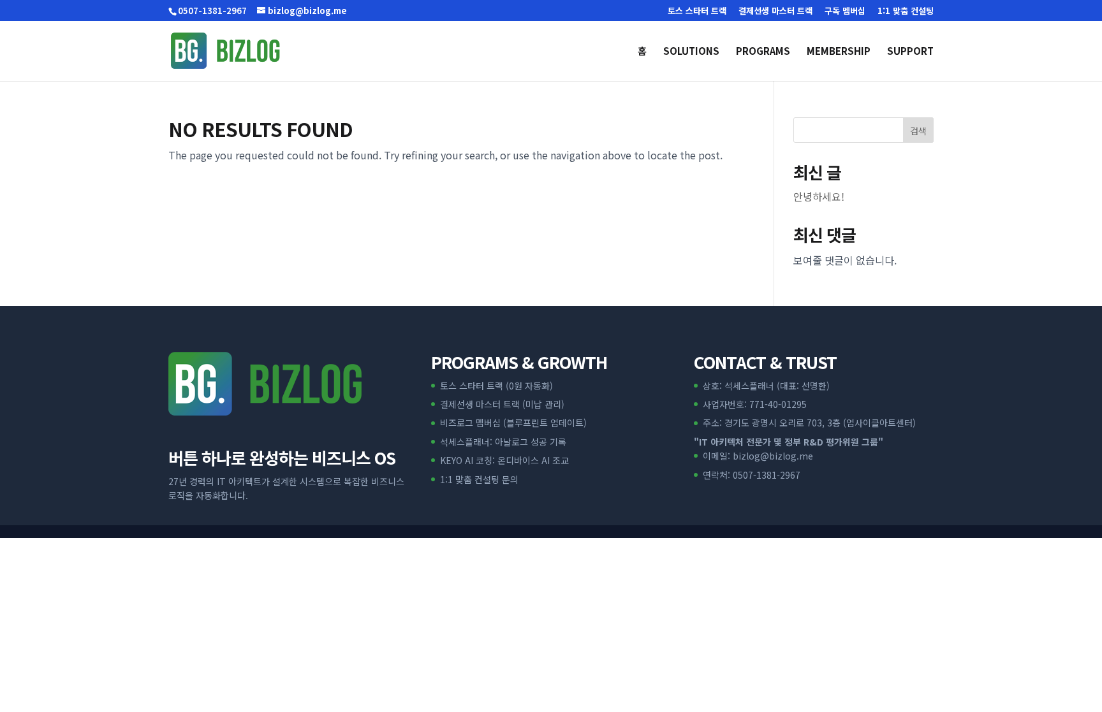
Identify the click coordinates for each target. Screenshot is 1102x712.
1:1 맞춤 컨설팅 (906, 11)
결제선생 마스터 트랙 (775, 11)
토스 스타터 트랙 (697, 11)
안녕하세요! (818, 196)
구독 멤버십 (845, 11)
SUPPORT (910, 52)
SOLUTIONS (691, 52)
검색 (918, 130)
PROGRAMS (763, 52)
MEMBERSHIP (839, 52)
